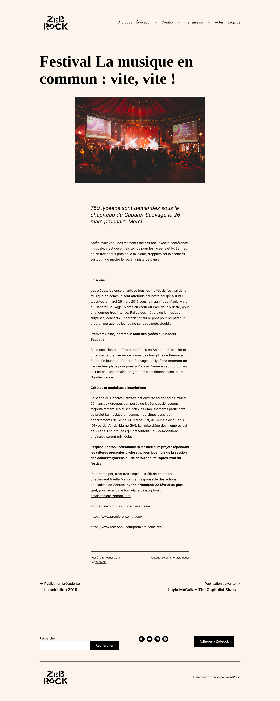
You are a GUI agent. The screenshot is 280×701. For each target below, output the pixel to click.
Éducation (144, 22)
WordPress (233, 677)
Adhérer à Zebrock (214, 641)
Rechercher (48, 638)
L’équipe (234, 22)
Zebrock (100, 562)
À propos (125, 22)
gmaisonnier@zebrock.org (111, 496)
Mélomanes (182, 557)
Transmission (195, 22)
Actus (219, 22)
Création (168, 22)
